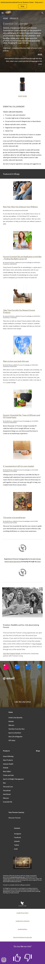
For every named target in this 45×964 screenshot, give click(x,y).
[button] (2, 13)
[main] (22, 30)
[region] (22, 5)
